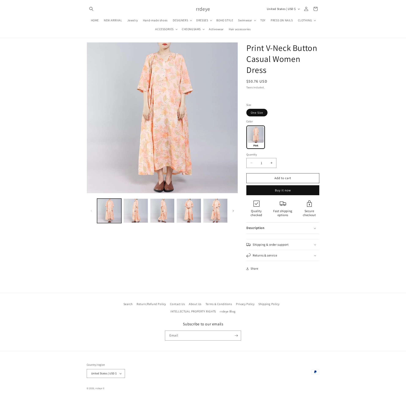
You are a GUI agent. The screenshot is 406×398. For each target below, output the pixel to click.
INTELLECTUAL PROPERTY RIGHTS (193, 311)
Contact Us (177, 304)
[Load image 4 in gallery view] (189, 211)
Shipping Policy (268, 304)
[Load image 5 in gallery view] (215, 211)
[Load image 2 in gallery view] (135, 211)
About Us (195, 304)
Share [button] (254, 268)
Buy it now (283, 190)
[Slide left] (91, 210)
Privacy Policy (245, 304)
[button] (91, 9)
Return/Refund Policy (151, 304)
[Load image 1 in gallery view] (109, 211)
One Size (257, 112)
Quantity (251, 154)
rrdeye (98, 388)
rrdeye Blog (228, 311)
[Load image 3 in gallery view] (162, 211)
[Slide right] (233, 210)
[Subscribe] (236, 336)
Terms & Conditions (219, 304)
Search (128, 304)
